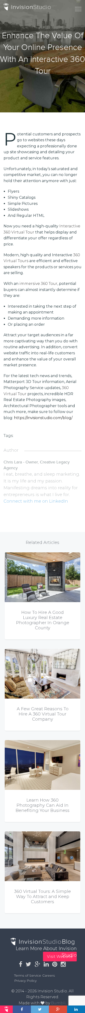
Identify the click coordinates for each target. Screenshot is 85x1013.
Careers (48, 975)
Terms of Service (27, 975)
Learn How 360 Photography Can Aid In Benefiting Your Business (42, 805)
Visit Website (60, 956)
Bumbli (58, 1003)
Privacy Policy (25, 981)
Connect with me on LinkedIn (36, 501)
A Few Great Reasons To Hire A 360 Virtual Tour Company (42, 714)
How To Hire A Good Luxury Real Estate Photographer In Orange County (42, 620)
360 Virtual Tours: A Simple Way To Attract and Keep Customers (42, 896)
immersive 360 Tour (38, 283)
